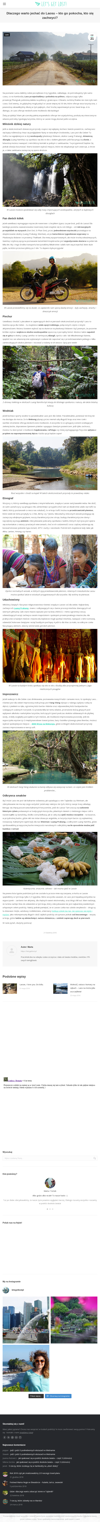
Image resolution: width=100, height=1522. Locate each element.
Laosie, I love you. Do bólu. (31, 984)
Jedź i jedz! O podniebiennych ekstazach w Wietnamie (32, 1450)
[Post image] (10, 988)
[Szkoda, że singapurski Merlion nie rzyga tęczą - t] (26, 1320)
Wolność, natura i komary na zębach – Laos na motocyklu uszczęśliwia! (82, 988)
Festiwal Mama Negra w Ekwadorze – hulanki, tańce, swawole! (36, 1482)
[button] (47, 1209)
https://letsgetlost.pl (29, 951)
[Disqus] (50, 1041)
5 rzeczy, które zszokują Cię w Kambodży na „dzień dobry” (33, 1466)
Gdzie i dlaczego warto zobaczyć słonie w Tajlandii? (31, 1491)
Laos (7, 35)
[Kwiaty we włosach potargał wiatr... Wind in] (26, 1368)
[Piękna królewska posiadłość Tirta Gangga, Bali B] (74, 1320)
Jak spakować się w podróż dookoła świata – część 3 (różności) (45, 1458)
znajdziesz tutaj (26, 1432)
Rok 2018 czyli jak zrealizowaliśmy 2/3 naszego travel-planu (35, 1473)
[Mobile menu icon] (4, 4)
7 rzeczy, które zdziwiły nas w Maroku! (26, 1500)
